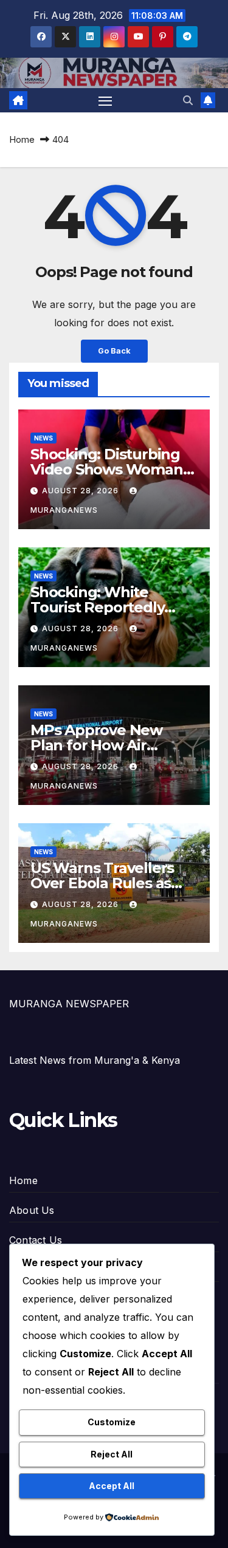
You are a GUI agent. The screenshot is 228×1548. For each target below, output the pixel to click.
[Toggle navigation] (105, 100)
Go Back (114, 350)
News (43, 438)
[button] (188, 100)
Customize (112, 1422)
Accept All (111, 1486)
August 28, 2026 (81, 490)
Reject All (112, 1454)
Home (22, 139)
